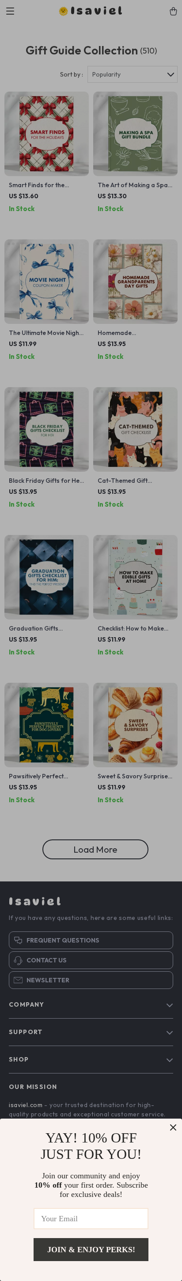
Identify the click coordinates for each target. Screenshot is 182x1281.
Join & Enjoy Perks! (91, 1249)
